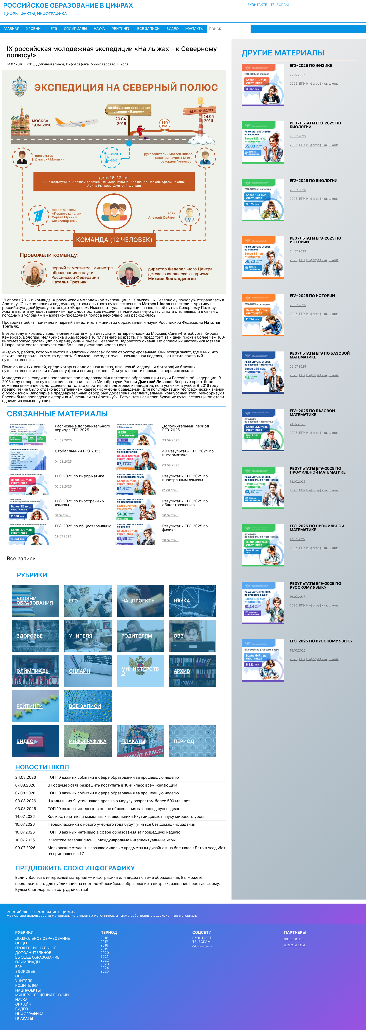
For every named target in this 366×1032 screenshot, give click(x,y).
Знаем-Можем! (294, 945)
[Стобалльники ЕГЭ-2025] (28, 468)
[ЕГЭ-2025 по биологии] (263, 218)
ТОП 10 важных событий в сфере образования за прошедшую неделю (113, 777)
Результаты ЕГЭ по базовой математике (320, 355)
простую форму (204, 883)
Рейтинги (30, 706)
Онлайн (79, 671)
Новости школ (42, 767)
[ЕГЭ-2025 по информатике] (28, 493)
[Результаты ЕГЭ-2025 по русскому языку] (263, 621)
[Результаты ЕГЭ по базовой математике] (263, 390)
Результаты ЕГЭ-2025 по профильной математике (318, 470)
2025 (293, 83)
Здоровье (30, 636)
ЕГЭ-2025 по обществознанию (83, 526)
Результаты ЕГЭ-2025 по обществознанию (185, 503)
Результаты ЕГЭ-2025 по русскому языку (315, 585)
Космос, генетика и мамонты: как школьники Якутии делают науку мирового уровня (128, 816)
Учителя (80, 636)
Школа (122, 64)
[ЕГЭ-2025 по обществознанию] (28, 543)
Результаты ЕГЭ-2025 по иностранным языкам (185, 478)
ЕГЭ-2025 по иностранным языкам (80, 503)
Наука (182, 600)
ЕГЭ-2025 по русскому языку (321, 641)
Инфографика (77, 64)
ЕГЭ (73, 600)
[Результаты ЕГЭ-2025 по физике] (135, 543)
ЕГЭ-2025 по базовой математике (312, 413)
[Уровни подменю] (46, 29)
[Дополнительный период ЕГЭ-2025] (135, 443)
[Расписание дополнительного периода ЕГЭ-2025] (28, 443)
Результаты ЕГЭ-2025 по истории (315, 240)
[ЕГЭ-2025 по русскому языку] (263, 678)
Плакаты (133, 741)
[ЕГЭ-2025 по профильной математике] (263, 563)
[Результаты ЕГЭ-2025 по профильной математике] (263, 505)
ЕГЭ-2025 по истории (312, 295)
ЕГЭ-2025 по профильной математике (317, 528)
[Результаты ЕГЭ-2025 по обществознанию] (135, 518)
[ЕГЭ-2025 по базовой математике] (263, 448)
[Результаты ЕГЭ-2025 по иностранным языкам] (135, 493)
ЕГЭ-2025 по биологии (313, 180)
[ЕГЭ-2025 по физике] (263, 103)
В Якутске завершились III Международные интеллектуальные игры (112, 840)
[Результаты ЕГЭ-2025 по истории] (263, 275)
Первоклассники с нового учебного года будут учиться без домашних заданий (121, 824)
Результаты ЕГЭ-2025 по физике (185, 528)
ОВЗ (179, 636)
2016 (30, 64)
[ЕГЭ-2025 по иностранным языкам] (28, 518)
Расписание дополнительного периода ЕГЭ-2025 (82, 428)
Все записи (21, 558)
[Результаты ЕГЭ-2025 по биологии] (263, 160)
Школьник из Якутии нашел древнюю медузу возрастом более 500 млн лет (119, 801)
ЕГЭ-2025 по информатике (79, 476)
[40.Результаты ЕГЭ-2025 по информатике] (135, 468)
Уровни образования (35, 601)
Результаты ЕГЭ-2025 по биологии (315, 125)
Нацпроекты (138, 600)
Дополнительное (50, 64)
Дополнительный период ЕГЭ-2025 (185, 428)
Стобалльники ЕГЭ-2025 (78, 451)
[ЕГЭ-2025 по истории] (263, 333)
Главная (11, 28)
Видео (25, 741)
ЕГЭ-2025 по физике (311, 65)
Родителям (136, 636)
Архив (182, 671)
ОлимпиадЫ (33, 671)
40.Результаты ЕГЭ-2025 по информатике (188, 453)
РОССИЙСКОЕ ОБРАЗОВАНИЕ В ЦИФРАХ (68, 5)
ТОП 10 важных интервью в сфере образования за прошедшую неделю (114, 808)
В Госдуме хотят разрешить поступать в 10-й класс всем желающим (112, 785)
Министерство (103, 64)
